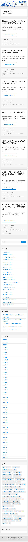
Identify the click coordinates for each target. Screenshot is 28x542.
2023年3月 (5, 372)
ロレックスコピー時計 (7, 516)
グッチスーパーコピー (7, 267)
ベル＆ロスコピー (7, 297)
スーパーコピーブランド (16, 482)
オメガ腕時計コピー (18, 474)
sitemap (20, 538)
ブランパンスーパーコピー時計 (9, 508)
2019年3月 (5, 450)
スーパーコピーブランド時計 (8, 484)
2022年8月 (5, 377)
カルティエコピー (17, 477)
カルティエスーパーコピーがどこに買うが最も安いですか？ (13, 51)
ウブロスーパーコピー (7, 254)
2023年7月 (5, 367)
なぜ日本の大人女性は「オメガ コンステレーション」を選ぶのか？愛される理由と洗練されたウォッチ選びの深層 (14, 316)
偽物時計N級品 (11, 520)
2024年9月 (5, 352)
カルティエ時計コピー (8, 71)
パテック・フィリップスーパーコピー (11, 282)
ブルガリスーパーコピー (8, 292)
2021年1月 (5, 395)
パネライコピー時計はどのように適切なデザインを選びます (13, 142)
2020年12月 (5, 397)
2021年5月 (5, 387)
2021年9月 (5, 382)
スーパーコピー (6, 482)
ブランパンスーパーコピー (8, 289)
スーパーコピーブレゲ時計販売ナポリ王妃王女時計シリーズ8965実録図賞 (13, 207)
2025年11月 (5, 342)
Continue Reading (10, 35)
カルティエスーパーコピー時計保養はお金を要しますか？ (13, 82)
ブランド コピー (20, 499)
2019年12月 (5, 427)
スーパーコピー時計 (8, 41)
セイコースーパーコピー (8, 274)
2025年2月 (5, 347)
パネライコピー (15, 133)
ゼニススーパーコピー (7, 277)
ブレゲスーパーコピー (8, 227)
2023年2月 (5, 374)
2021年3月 (5, 389)
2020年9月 (5, 405)
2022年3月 (5, 379)
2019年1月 (5, 455)
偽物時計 (4, 520)
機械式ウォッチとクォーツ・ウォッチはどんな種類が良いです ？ (13, 22)
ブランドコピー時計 (16, 44)
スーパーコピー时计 (7, 486)
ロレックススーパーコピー (8, 302)
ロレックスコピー (13, 513)
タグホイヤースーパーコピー (9, 279)
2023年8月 (5, 364)
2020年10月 (5, 402)
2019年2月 (5, 452)
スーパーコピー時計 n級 (7, 489)
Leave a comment (7, 233)
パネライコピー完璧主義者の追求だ (13, 112)
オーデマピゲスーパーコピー (9, 257)
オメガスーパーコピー (7, 259)
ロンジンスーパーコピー (8, 304)
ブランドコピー (6, 501)
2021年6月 (5, 384)
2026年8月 (5, 339)
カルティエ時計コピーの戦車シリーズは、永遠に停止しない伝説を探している (13, 174)
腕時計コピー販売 (6, 523)
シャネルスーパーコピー (8, 269)
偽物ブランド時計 (18, 518)
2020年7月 (5, 410)
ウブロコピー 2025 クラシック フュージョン (12, 329)
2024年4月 (5, 357)
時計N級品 (19, 520)
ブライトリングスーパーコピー (9, 287)
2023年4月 (5, 369)
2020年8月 (5, 407)
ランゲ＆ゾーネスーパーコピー (9, 299)
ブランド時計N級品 (7, 503)
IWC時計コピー (16, 467)
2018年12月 (5, 457)
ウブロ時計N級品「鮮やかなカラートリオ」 (12, 323)
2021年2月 (5, 392)
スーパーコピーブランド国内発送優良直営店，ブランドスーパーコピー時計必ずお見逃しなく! (14, 4)
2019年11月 (5, 430)
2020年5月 (5, 415)
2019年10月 (5, 432)
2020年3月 (5, 420)
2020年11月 (5, 400)
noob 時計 (14, 469)
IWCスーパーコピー (7, 467)
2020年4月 (5, 417)
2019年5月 (5, 445)
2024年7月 (5, 354)
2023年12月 (5, 359)
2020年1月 (5, 425)
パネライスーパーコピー (8, 131)
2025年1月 (5, 349)
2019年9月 (5, 435)
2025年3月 (5, 344)
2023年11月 (5, 362)
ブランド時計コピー (16, 73)
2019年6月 (5, 442)
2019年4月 (5, 447)
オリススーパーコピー (7, 262)
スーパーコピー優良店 (20, 484)
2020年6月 (5, 412)
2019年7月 (5, 440)
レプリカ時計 (5, 513)
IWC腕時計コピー (6, 252)
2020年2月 (5, 422)
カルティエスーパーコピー (8, 479)
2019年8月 (5, 437)
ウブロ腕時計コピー (18, 472)
